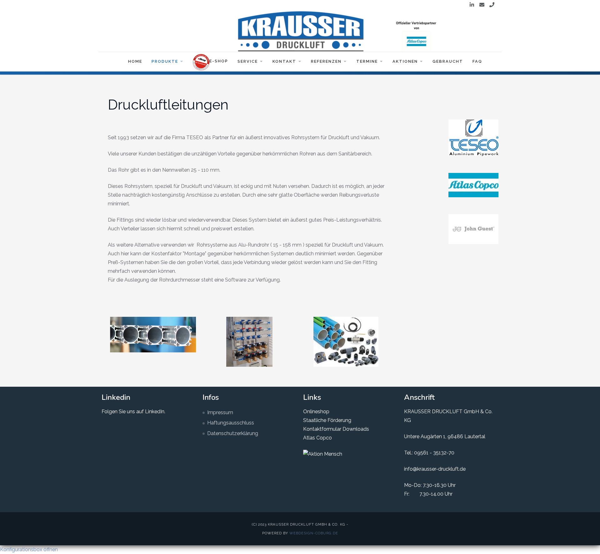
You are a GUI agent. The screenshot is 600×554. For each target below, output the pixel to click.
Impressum (220, 412)
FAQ (477, 61)
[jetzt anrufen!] (492, 5)
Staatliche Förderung (327, 420)
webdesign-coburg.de (313, 533)
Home (135, 61)
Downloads (355, 429)
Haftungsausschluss (230, 423)
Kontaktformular (322, 429)
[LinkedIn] (472, 5)
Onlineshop (316, 411)
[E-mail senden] (482, 5)
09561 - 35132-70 (434, 453)
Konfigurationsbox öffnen (29, 549)
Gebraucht (447, 61)
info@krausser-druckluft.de (435, 469)
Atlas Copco (317, 438)
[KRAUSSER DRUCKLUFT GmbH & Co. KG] (300, 31)
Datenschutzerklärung (232, 433)
